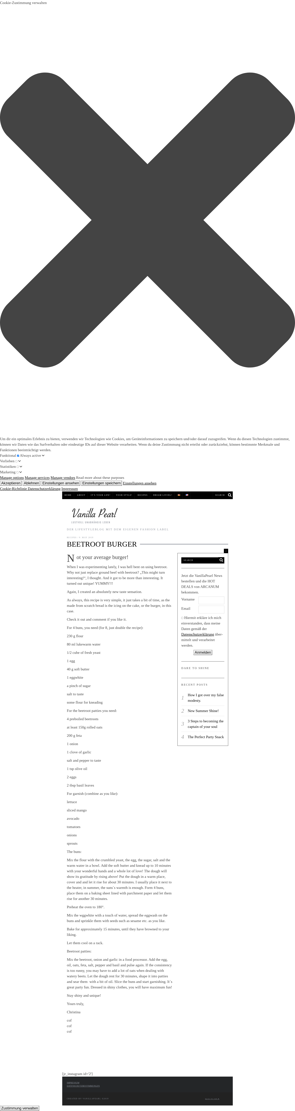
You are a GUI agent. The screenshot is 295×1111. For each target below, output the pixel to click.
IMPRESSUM (73, 1083)
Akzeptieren (10, 483)
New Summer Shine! (203, 711)
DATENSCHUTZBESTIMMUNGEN (83, 1086)
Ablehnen (31, 483)
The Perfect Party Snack (206, 737)
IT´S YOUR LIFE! (100, 495)
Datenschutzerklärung (44, 489)
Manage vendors (63, 478)
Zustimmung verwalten (19, 1108)
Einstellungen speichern (101, 483)
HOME (68, 495)
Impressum (69, 489)
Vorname (188, 599)
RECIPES (143, 495)
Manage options (12, 478)
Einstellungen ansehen (60, 483)
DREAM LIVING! (162, 495)
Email (185, 608)
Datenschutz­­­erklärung (197, 634)
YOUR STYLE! (124, 495)
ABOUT (81, 495)
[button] (147, 221)
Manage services (37, 478)
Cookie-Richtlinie (14, 489)
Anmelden (203, 652)
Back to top (211, 1099)
